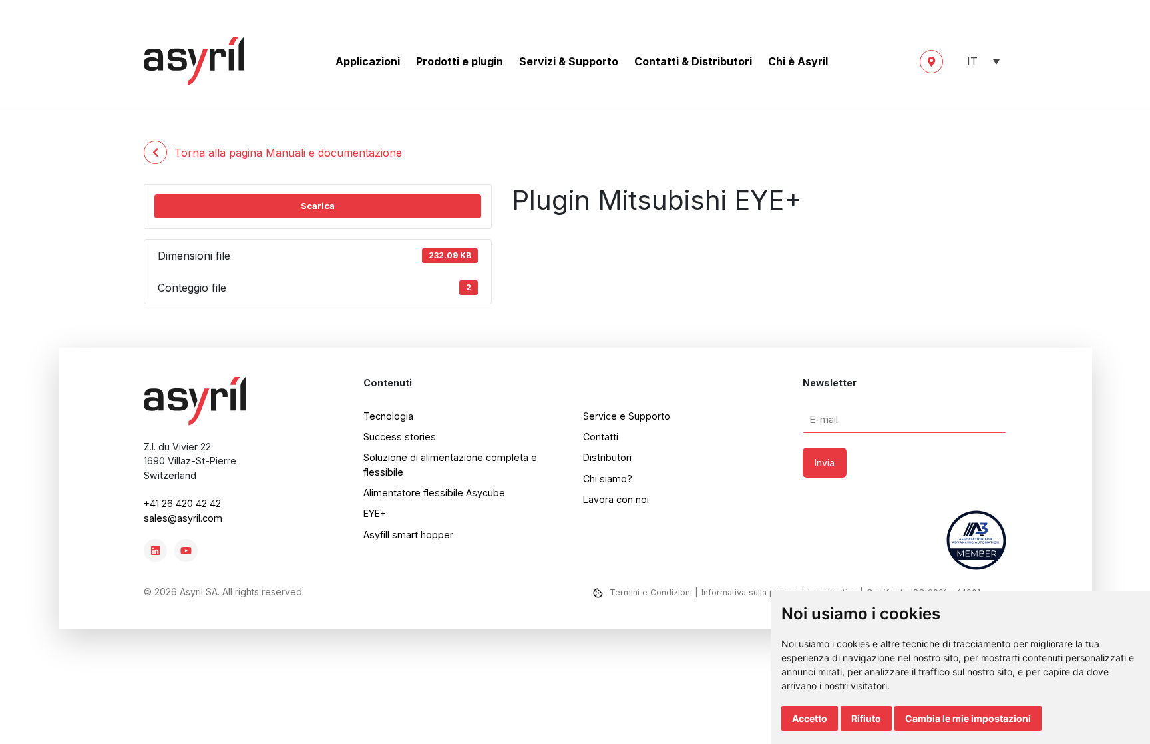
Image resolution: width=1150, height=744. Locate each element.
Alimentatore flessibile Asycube (434, 492)
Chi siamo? (607, 478)
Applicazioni (367, 61)
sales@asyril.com (183, 518)
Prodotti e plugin (459, 61)
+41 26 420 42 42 (182, 503)
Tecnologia (388, 416)
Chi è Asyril (798, 61)
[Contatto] (931, 61)
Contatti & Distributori (693, 61)
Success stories (399, 436)
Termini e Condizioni (651, 592)
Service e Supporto (626, 416)
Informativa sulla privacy (750, 592)
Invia (825, 462)
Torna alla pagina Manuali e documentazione (288, 152)
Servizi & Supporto (568, 61)
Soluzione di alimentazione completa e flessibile (450, 464)
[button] (979, 61)
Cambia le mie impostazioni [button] (968, 718)
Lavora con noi (616, 499)
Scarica (318, 205)
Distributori (607, 457)
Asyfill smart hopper (408, 534)
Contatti (600, 436)
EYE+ (374, 513)
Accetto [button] (809, 718)
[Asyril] (194, 61)
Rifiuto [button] (866, 718)
